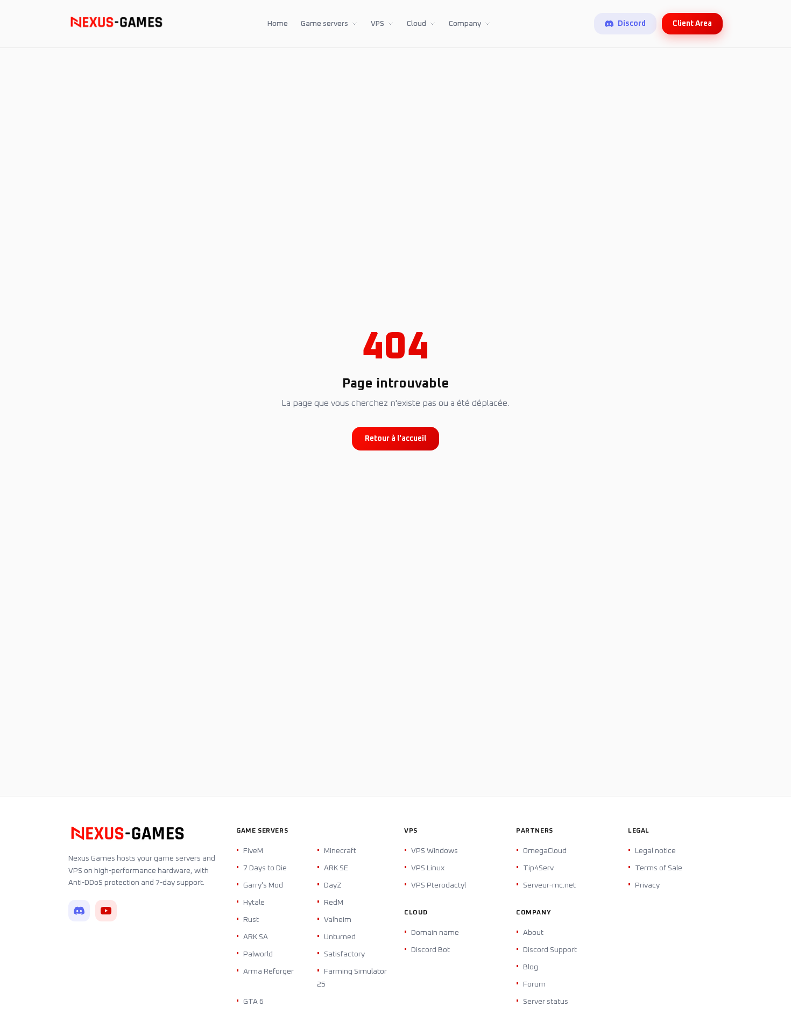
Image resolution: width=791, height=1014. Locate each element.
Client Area (692, 23)
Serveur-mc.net (549, 885)
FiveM (253, 851)
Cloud (416, 23)
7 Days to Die (265, 868)
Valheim (337, 920)
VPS (377, 23)
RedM (333, 902)
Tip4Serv (538, 868)
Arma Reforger (268, 971)
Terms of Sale (658, 868)
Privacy (647, 885)
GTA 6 (253, 1001)
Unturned (340, 937)
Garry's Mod (263, 885)
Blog (530, 967)
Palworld (258, 954)
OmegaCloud (545, 851)
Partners (534, 831)
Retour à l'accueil (395, 438)
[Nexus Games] (116, 24)
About (533, 932)
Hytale (254, 902)
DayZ (333, 885)
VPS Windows (434, 851)
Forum (534, 984)
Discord (632, 23)
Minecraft (340, 851)
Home (277, 23)
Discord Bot (430, 950)
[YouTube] (106, 910)
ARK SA (255, 937)
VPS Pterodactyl (438, 885)
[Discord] (79, 910)
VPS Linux (427, 868)
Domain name (435, 932)
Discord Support (550, 950)
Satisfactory (344, 954)
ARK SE (336, 868)
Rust (251, 920)
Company (465, 23)
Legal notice (655, 851)
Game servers (324, 23)
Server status (545, 1001)
